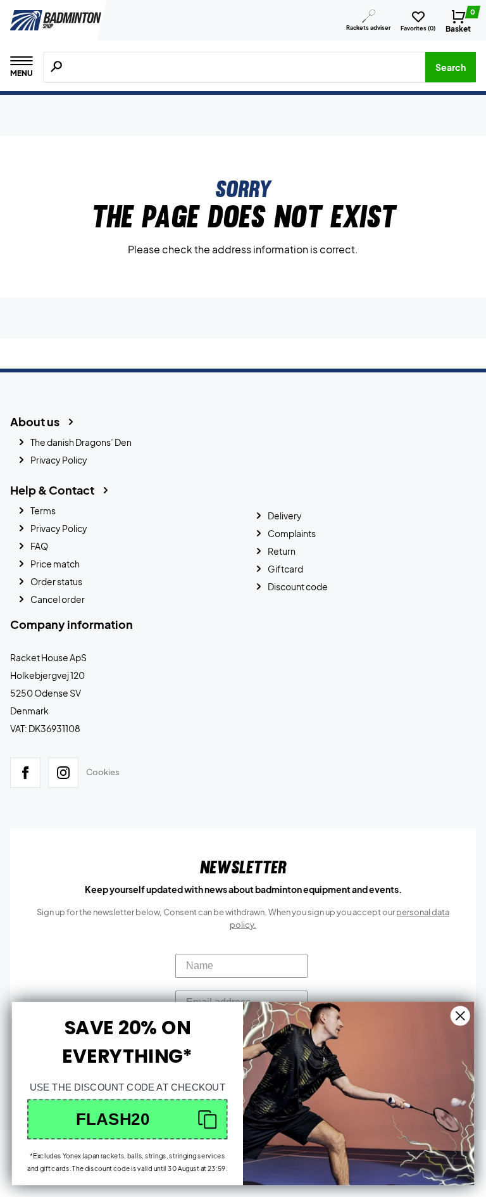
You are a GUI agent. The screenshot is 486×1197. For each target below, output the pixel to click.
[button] (127, 1119)
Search (450, 67)
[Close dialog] (460, 1015)
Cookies (103, 772)
